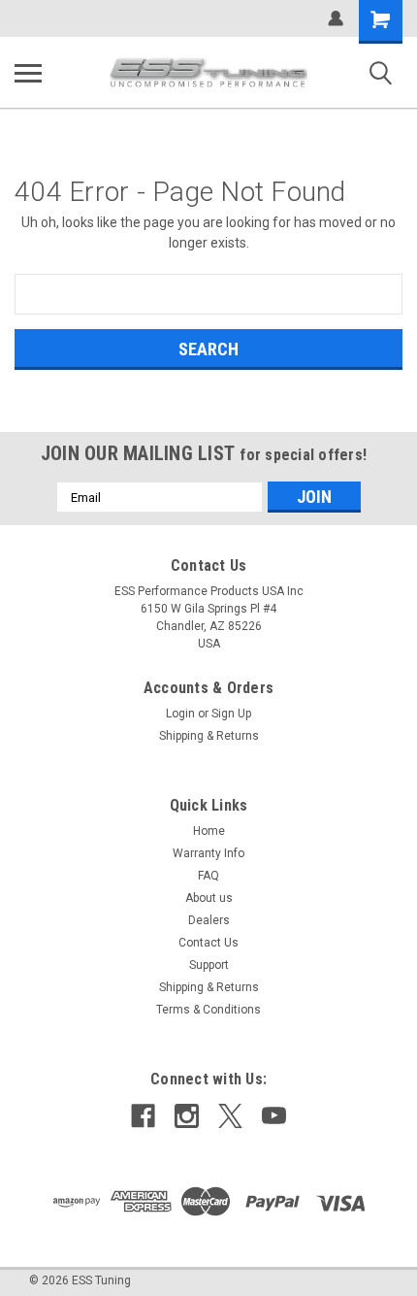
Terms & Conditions (208, 1009)
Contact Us (208, 942)
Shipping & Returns (209, 736)
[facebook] (143, 1116)
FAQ (208, 875)
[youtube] (274, 1116)
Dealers (209, 920)
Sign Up (231, 713)
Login (180, 713)
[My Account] (335, 18)
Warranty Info (208, 853)
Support (209, 965)
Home (209, 831)
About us (209, 898)
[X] (230, 1116)
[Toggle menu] (28, 72)
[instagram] (187, 1116)
